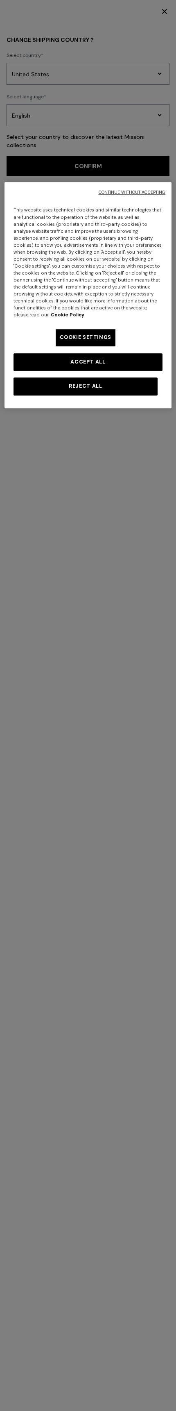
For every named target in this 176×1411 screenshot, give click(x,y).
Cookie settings (85, 337)
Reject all (85, 386)
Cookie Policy (67, 315)
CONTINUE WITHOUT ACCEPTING (132, 192)
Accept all (87, 362)
